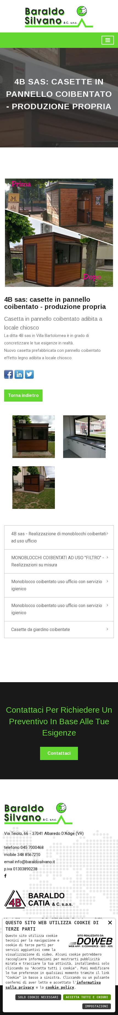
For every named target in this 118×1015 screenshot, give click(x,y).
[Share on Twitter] (29, 374)
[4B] (38, 901)
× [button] (110, 922)
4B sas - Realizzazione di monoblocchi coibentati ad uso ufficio (58, 537)
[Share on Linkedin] (19, 374)
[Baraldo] (38, 815)
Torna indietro (23, 395)
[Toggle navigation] (108, 40)
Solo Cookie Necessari (38, 997)
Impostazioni (96, 1006)
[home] (59, 15)
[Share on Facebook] (8, 374)
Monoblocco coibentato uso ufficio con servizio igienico (56, 585)
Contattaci (59, 753)
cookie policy (60, 987)
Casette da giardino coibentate (40, 629)
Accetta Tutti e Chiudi (87, 997)
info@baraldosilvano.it (35, 861)
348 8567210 (28, 854)
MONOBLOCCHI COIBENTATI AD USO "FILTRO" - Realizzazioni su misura (57, 561)
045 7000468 (32, 847)
